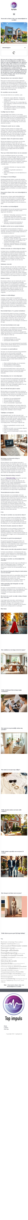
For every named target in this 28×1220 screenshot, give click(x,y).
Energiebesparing (9, 953)
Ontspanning (15, 970)
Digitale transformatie (8, 944)
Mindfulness (13, 968)
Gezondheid (11, 957)
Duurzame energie (8, 948)
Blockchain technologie (8, 942)
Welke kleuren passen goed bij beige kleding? (13, 933)
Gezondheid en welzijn (19, 957)
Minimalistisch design (23, 968)
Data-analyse (19, 942)
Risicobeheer (23, 973)
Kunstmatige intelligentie (7, 966)
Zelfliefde (22, 980)
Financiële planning (21, 953)
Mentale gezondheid (20, 966)
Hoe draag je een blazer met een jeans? (11, 893)
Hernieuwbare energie (8, 959)
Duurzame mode (18, 948)
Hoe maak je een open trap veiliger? (10, 769)
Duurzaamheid (6, 946)
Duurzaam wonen (19, 946)
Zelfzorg (3, 982)
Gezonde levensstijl (8, 955)
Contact (6, 1027)
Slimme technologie (21, 975)
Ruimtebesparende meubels (6, 975)
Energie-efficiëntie (10, 950)
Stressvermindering (8, 979)
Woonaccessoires (17, 980)
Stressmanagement (7, 977)
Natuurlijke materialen (7, 970)
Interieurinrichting (16, 963)
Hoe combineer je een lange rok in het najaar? (13, 650)
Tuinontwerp (9, 980)
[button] (14, 14)
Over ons (6, 1029)
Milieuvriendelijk (4, 968)
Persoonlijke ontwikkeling (12, 973)
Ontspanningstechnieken (8, 972)
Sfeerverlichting (14, 975)
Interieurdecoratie (9, 961)
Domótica (18, 943)
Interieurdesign (7, 963)
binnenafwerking (10, 478)
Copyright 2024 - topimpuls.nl (14, 1034)
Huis (5, 985)
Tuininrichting (3, 980)
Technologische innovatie (21, 978)
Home (5, 1026)
